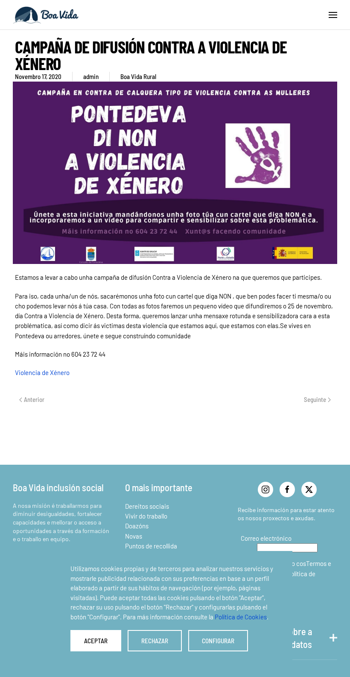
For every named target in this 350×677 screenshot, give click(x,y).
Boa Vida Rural (138, 76)
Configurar (218, 641)
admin (91, 76)
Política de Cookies (241, 617)
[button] (333, 15)
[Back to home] (46, 15)
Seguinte (315, 399)
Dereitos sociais (147, 506)
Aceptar (96, 641)
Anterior (34, 399)
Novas (133, 536)
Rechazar (154, 641)
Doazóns (137, 526)
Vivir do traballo (146, 516)
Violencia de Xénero (42, 372)
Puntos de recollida (151, 546)
